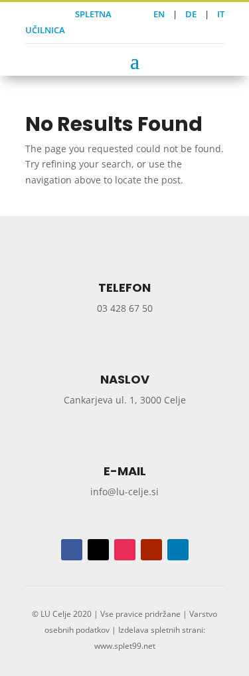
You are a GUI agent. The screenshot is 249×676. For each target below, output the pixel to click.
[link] (28, 14)
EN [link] (159, 14)
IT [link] (220, 14)
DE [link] (191, 14)
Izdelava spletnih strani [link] (160, 629)
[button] (134, 60)
